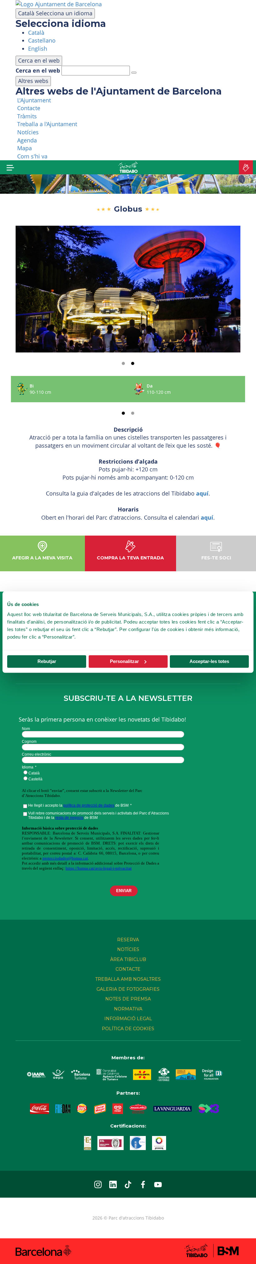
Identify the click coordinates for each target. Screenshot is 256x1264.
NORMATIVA (128, 1009)
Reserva (128, 940)
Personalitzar (124, 661)
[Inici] (128, 167)
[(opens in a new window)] (59, 4)
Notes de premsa (128, 999)
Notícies (128, 949)
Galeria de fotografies (128, 989)
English (37, 48)
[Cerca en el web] (133, 73)
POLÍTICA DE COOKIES (128, 1028)
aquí (202, 493)
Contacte (128, 969)
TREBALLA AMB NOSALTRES (128, 979)
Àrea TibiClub (128, 959)
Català (55, 13)
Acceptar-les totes (209, 661)
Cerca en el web (38, 70)
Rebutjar (46, 661)
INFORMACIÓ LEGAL (128, 1018)
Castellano (42, 40)
